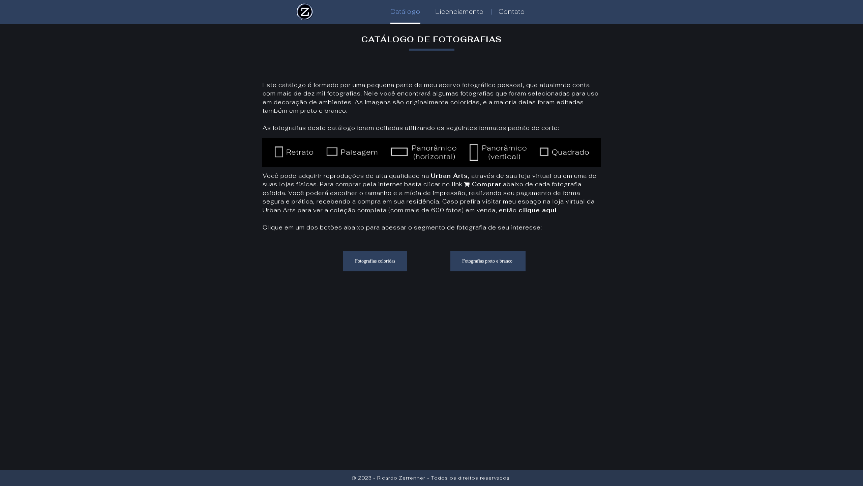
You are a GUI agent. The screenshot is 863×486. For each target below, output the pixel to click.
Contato (512, 11)
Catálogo (405, 11)
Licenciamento (459, 11)
